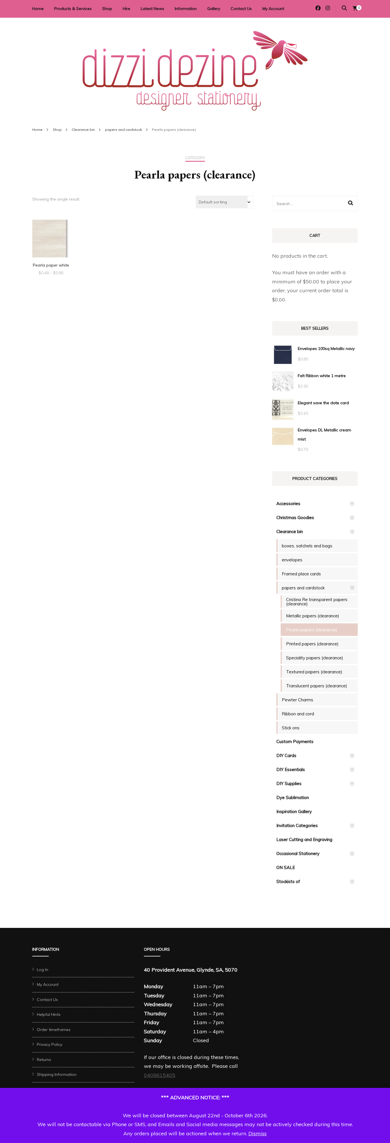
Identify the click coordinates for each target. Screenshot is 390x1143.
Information (186, 8)
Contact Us (241, 8)
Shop (107, 8)
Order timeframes (54, 1029)
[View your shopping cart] (355, 8)
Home (38, 8)
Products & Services (73, 8)
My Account (273, 8)
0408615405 (159, 1075)
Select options (51, 237)
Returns (44, 1059)
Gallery (213, 8)
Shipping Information (57, 1074)
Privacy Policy (49, 1044)
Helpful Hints (49, 1014)
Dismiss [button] (257, 1133)
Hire (126, 8)
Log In (42, 969)
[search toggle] (344, 8)
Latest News (152, 8)
